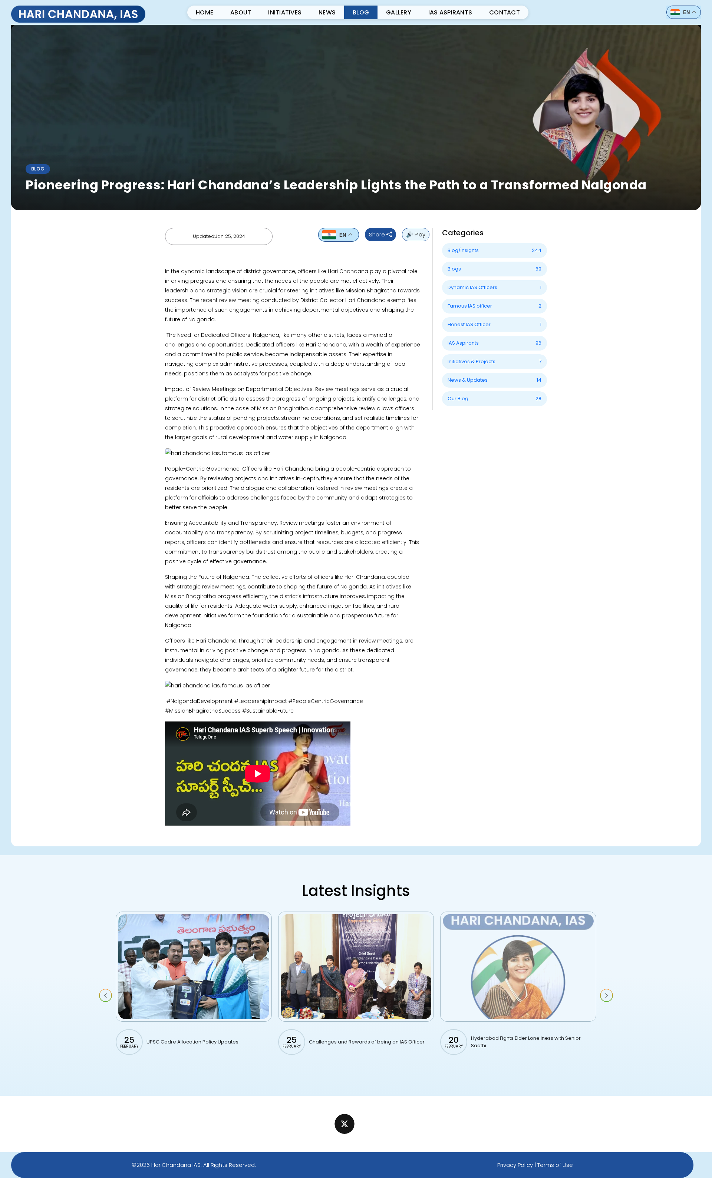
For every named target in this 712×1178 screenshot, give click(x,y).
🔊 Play (415, 234)
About (240, 12)
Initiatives (284, 12)
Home (204, 12)
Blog (361, 12)
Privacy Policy (515, 1165)
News (327, 12)
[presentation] (105, 995)
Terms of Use (555, 1165)
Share (377, 234)
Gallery (398, 12)
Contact (504, 12)
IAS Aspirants (450, 12)
